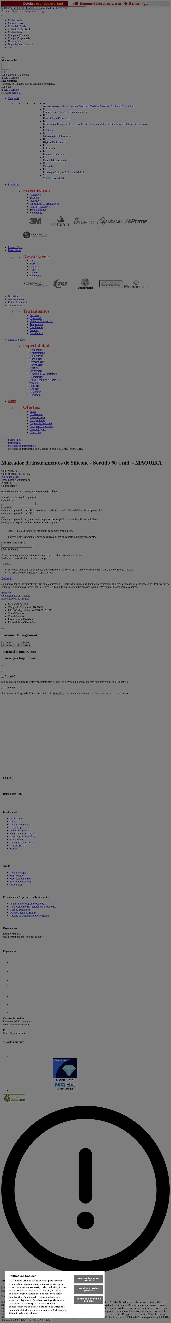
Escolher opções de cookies (88, 1299)
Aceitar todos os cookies (88, 1279)
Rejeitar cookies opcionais (88, 1289)
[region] (55, 1294)
